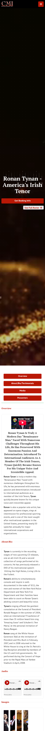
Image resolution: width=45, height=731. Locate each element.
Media (22, 390)
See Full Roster (33, 207)
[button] (41, 4)
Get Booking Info (23, 200)
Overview (22, 376)
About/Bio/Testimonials (22, 383)
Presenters (22, 397)
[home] (8, 4)
